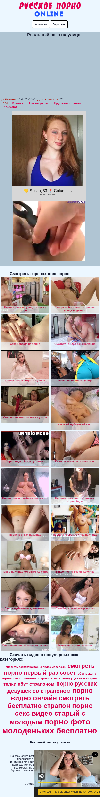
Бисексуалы (38, 103)
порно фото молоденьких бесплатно (49, 726)
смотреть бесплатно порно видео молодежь (36, 666)
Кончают (10, 107)
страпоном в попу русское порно (67, 678)
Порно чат (59, 24)
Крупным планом (67, 103)
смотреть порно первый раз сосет (49, 669)
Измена (17, 103)
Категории (41, 24)
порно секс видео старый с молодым (51, 714)
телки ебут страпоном (28, 683)
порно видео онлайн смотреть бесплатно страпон (50, 698)
